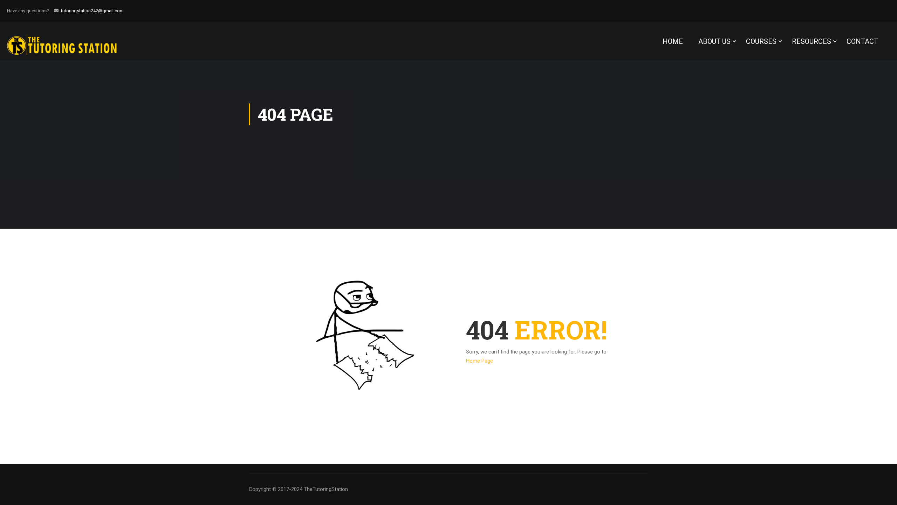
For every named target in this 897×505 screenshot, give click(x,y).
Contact (862, 41)
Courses (761, 41)
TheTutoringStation (326, 489)
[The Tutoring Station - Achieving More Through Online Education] (68, 41)
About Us (714, 41)
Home (673, 41)
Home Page (479, 361)
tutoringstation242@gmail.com (92, 10)
